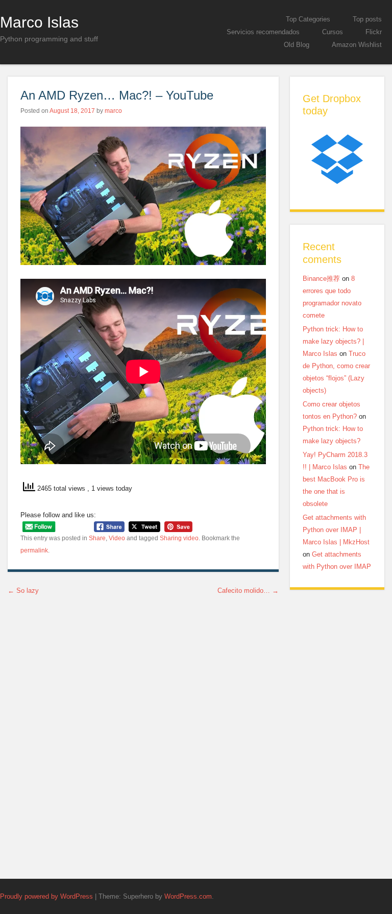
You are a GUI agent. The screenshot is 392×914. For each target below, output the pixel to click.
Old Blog (296, 45)
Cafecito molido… (248, 590)
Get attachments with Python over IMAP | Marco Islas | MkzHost (336, 530)
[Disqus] (143, 734)
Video (117, 538)
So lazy (23, 590)
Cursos (332, 32)
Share (97, 538)
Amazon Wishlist (357, 45)
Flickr (373, 32)
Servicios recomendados (263, 32)
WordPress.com (188, 896)
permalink (34, 550)
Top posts (367, 19)
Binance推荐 (321, 278)
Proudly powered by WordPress (46, 896)
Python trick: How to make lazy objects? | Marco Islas (333, 341)
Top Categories (308, 19)
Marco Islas (39, 22)
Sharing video (179, 538)
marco (113, 111)
